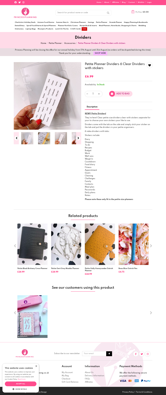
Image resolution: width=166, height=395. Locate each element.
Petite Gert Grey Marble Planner (65, 268)
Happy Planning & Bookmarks (136, 22)
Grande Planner (115, 22)
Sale (84, 29)
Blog (124, 2)
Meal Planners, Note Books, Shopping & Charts (117, 25)
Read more (22, 379)
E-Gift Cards (76, 29)
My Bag (65, 376)
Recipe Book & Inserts (88, 25)
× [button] (36, 366)
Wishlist (141, 2)
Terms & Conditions (144, 392)
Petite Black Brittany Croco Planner (32, 268)
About (107, 2)
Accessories (69, 43)
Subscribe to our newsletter (67, 354)
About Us (89, 373)
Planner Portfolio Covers (68, 25)
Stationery (19, 29)
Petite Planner (101, 22)
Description (92, 107)
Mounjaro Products (45, 29)
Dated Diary (20, 25)
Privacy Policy (128, 392)
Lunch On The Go (62, 29)
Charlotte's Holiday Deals (25, 22)
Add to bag (123, 94)
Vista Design (41, 392)
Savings (91, 22)
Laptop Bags (31, 29)
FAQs (87, 379)
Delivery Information (94, 376)
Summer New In (62, 22)
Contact (131, 2)
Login (149, 2)
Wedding (142, 25)
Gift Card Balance (70, 382)
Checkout (66, 379)
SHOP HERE (100, 53)
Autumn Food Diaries (45, 22)
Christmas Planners (78, 22)
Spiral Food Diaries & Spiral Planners (41, 25)
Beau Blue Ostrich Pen (128, 268)
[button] (20, 389)
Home (99, 2)
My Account (67, 373)
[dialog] (20, 378)
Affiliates (115, 2)
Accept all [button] (20, 384)
